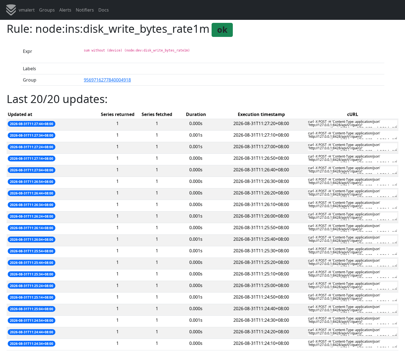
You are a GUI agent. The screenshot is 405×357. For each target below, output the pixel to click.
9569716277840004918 (107, 80)
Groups (47, 10)
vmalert (27, 10)
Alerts (65, 10)
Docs (103, 10)
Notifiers (85, 10)
